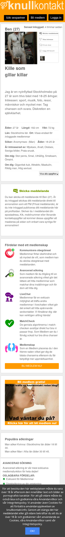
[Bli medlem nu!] (32, 424)
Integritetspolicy (17, 502)
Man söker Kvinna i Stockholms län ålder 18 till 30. (31, 446)
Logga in (55, 17)
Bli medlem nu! (32, 366)
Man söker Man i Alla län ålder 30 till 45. (27, 451)
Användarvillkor (48, 499)
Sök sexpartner (15, 17)
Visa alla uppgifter (48, 174)
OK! (32, 531)
